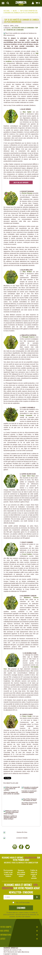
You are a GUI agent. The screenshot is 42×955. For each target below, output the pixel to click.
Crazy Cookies (27, 554)
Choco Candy (27, 716)
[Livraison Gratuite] (21, 838)
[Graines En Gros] (21, 832)
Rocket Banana (27, 193)
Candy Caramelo (26, 415)
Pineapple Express (28, 337)
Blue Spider (27, 112)
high (37, 53)
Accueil (7, 11)
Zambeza (14, 954)
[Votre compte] (33, 3)
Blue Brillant (27, 271)
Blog (15, 11)
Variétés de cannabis (15, 30)
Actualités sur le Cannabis (23, 28)
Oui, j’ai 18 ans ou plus (23, 902)
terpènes (9, 61)
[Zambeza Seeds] (21, 2)
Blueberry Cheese (31, 597)
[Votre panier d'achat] (36, 3)
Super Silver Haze (28, 476)
